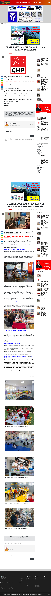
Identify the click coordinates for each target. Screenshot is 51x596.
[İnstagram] (4, 582)
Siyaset (17, 2)
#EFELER (19, 543)
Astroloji (45, 583)
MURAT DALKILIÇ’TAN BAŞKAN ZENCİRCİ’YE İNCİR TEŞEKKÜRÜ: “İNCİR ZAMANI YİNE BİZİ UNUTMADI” (44, 69)
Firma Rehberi (37, 585)
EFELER (29, 356)
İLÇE (25, 82)
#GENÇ (9, 543)
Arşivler (20, 582)
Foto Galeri (21, 576)
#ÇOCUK (6, 543)
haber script (2, 594)
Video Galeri (21, 578)
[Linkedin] (8, 582)
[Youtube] (6, 582)
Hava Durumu (37, 578)
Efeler (5, 240)
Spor (34, 2)
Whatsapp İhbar (11, 587)
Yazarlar (20, 580)
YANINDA (31, 236)
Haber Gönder (11, 588)
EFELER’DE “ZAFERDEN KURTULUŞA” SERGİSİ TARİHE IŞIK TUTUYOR (44, 64)
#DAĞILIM (14, 119)
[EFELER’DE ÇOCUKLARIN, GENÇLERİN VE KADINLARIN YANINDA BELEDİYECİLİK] (17, 220)
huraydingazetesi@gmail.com (15, 125)
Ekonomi (27, 2)
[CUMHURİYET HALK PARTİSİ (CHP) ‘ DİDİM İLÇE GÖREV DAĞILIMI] (17, 64)
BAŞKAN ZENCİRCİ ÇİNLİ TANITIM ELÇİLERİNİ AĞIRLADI (44, 95)
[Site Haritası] (11, 582)
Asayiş (37, 2)
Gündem (21, 2)
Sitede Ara (45, 578)
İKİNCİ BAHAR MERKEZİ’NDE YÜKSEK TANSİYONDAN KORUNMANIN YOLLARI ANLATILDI (44, 161)
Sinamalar (36, 583)
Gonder (32, 135)
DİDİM (22, 82)
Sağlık (31, 2)
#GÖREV (11, 119)
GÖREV (28, 82)
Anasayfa (2, 23)
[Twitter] (2, 582)
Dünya (24, 2)
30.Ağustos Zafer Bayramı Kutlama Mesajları (44, 118)
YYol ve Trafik (37, 579)
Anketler (45, 579)
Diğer (40, 2)
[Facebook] (1, 582)
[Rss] (9, 582)
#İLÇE (8, 119)
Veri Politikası (2, 588)
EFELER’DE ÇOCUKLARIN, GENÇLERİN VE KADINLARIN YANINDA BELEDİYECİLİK (44, 169)
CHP (5, 84)
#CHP (5, 119)
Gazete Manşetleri (38, 586)
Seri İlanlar (36, 584)
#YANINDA (15, 543)
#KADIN (12, 543)
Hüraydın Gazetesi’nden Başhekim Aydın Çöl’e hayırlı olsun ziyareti (45, 138)
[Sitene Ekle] (13, 582)
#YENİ (18, 119)
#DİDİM (21, 119)
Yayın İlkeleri (2, 587)
